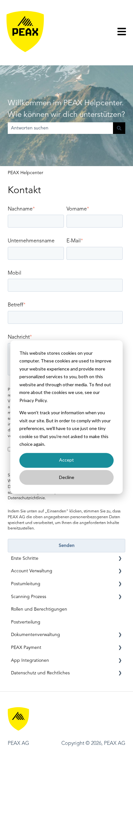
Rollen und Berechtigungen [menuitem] (39, 609)
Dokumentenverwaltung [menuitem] (35, 635)
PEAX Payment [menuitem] (26, 647)
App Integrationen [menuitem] (30, 660)
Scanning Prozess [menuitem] (28, 597)
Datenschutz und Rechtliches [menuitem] (40, 673)
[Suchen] (119, 128)
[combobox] (60, 128)
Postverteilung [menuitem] (25, 622)
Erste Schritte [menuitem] (24, 558)
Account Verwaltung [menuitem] (31, 571)
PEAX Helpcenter (25, 173)
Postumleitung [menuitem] (25, 584)
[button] (120, 559)
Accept (66, 460)
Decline (66, 477)
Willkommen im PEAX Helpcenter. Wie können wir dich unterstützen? (66, 109)
